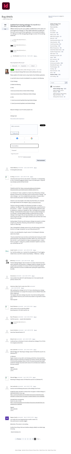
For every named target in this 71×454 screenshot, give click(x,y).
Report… (35, 56)
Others (51, 57)
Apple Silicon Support (54, 36)
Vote (5, 29)
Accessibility (53, 32)
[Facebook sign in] (17, 138)
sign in (61, 16)
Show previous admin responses (17, 118)
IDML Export (53, 53)
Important (24, 66)
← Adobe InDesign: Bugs (7, 19)
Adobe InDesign (18, 450)
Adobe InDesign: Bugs (55, 23)
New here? (24, 156)
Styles (51, 72)
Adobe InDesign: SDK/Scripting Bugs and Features (59, 94)
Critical (34, 66)
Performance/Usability (55, 63)
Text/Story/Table (54, 25)
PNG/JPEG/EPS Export (54, 65)
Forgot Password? (14, 153)
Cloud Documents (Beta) (55, 40)
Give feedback (56, 86)
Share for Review (53, 70)
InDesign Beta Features (58, 96)
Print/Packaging (53, 67)
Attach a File (15, 133)
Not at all (15, 66)
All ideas (52, 28)
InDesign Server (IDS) (54, 55)
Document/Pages (53, 46)
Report (35, 167)
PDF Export (52, 61)
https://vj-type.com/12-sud (34, 202)
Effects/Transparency (54, 48)
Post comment (41, 160)
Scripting (52, 68)
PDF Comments (53, 59)
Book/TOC (52, 38)
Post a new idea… (54, 27)
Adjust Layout (53, 34)
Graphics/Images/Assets (55, 51)
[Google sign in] (32, 138)
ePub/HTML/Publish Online (56, 49)
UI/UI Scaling (53, 76)
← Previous (18, 439)
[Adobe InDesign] (6, 6)
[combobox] (58, 82)
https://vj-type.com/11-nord (33, 240)
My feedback (53, 30)
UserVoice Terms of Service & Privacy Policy (30, 450)
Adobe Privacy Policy (52, 450)
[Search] (66, 82)
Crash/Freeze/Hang (54, 44)
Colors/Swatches (53, 42)
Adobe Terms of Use (43, 450)
